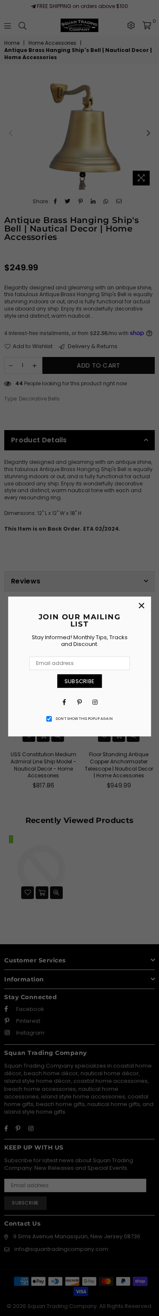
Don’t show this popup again (84, 719)
